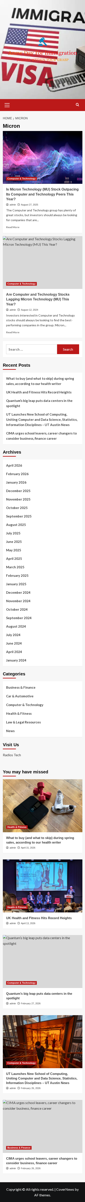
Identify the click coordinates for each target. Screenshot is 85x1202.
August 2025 (16, 525)
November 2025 (18, 499)
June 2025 (14, 542)
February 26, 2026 (31, 1088)
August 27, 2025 (29, 204)
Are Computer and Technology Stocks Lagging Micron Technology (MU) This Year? (38, 299)
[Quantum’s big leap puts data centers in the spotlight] (42, 961)
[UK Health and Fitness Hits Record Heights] (42, 885)
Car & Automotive (20, 696)
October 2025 (17, 508)
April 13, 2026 (28, 923)
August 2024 (16, 626)
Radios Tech (12, 755)
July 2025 (13, 533)
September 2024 (19, 618)
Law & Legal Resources (23, 722)
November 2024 (18, 601)
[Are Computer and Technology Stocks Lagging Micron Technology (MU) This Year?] (42, 262)
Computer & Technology (21, 178)
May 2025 (13, 550)
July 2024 (13, 635)
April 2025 (14, 558)
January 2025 (16, 584)
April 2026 (14, 465)
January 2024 (16, 660)
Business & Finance (21, 687)
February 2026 (17, 474)
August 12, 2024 (29, 309)
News (10, 731)
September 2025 (19, 516)
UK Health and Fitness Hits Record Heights (38, 392)
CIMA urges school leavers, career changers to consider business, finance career (41, 435)
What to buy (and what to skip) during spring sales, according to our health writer (40, 381)
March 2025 (15, 567)
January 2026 (16, 482)
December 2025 (18, 491)
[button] (7, 104)
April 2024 (14, 652)
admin (13, 204)
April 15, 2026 (28, 847)
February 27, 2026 (31, 1003)
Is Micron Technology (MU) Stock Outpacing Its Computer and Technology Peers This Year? (42, 194)
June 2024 (14, 643)
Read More (12, 227)
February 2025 (17, 575)
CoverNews (65, 1189)
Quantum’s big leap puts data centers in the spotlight (39, 403)
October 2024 (17, 609)
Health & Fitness (19, 713)
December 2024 (18, 592)
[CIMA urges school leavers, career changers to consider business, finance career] (42, 1126)
